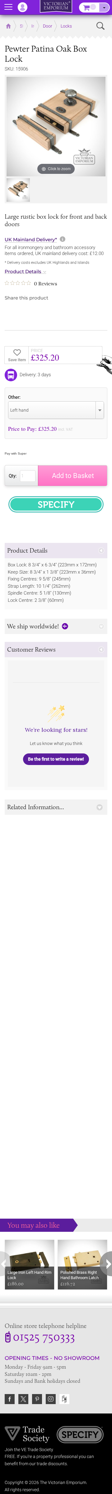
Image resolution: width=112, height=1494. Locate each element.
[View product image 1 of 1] (18, 190)
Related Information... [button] (35, 807)
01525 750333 (44, 1337)
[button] (56, 550)
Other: (14, 397)
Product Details (23, 271)
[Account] (25, 7)
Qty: (13, 476)
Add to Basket (73, 476)
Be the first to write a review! (56, 759)
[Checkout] (104, 8)
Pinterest (37, 1399)
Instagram (51, 1399)
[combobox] (56, 410)
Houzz (64, 1399)
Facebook (10, 1399)
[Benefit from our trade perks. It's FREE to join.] (27, 1433)
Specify (80, 1435)
